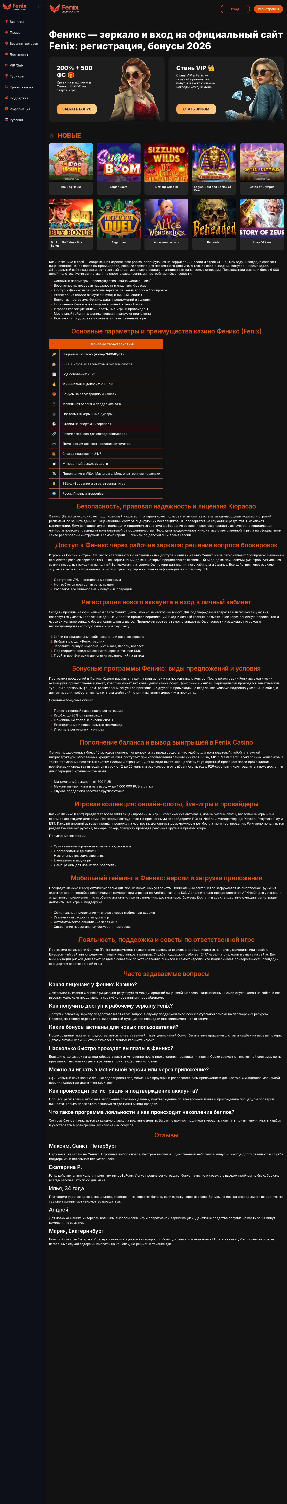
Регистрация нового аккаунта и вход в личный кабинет (98, 295)
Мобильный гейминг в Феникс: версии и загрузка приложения (103, 314)
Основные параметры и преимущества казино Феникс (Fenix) (103, 281)
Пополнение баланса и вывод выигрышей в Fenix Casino (98, 304)
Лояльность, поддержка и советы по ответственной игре (100, 318)
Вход (235, 9)
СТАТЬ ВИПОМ (196, 109)
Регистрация (268, 9)
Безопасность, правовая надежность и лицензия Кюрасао (100, 285)
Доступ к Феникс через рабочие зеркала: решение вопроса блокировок (111, 290)
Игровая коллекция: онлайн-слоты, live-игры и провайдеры (101, 309)
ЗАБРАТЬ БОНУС (76, 109)
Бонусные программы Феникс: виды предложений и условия (102, 299)
